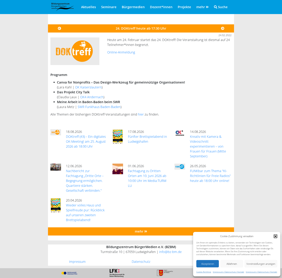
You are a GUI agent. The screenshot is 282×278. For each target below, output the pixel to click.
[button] (275, 236)
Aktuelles (88, 7)
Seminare (109, 7)
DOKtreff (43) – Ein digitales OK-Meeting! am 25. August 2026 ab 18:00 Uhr (86, 141)
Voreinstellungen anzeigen (260, 263)
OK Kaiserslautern (88, 87)
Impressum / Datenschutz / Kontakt (228, 271)
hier (141, 114)
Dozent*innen (161, 7)
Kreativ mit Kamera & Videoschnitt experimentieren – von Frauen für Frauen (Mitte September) (208, 146)
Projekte (184, 7)
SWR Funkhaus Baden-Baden (99, 107)
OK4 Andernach (91, 97)
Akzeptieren (207, 263)
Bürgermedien (133, 7)
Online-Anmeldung (121, 52)
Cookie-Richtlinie (203, 271)
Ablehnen (232, 263)
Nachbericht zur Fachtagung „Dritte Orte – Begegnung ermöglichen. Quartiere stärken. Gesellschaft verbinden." (85, 181)
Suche (222, 7)
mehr (201, 7)
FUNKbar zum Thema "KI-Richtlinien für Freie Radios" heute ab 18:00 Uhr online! (210, 176)
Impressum (77, 261)
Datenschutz (141, 261)
